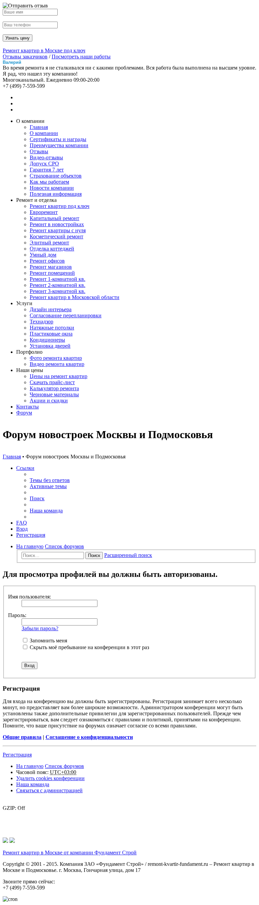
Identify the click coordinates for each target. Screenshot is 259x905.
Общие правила (22, 737)
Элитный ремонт (49, 242)
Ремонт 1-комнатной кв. (57, 279)
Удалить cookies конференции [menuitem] (50, 778)
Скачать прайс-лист (52, 382)
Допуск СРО (44, 163)
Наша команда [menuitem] (46, 510)
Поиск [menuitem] (37, 498)
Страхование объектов (56, 176)
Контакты (27, 406)
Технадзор (41, 321)
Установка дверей (50, 346)
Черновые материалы (54, 394)
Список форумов (64, 766)
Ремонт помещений (52, 273)
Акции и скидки (49, 400)
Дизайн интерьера (50, 309)
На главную (30, 766)
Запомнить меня (47, 640)
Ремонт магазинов (51, 267)
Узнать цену (17, 38)
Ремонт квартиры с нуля (58, 230)
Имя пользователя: (29, 597)
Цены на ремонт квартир (58, 376)
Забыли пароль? (40, 628)
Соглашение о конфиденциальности (89, 737)
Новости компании (52, 188)
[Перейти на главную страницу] (5, 841)
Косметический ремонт (56, 236)
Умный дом (43, 255)
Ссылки (25, 468)
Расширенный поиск (128, 555)
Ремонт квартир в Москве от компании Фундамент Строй (70, 852)
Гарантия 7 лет (47, 169)
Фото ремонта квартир (56, 358)
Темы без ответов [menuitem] (50, 480)
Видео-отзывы (46, 157)
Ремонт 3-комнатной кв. (57, 291)
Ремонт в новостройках (57, 224)
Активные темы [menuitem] (48, 486)
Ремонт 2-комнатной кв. (57, 285)
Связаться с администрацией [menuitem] (49, 790)
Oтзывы (39, 151)
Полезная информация (56, 194)
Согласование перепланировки (66, 315)
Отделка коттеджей (52, 248)
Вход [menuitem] (22, 529)
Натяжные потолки (52, 327)
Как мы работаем (49, 182)
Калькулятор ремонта (54, 388)
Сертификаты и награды (58, 139)
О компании (44, 133)
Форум (24, 413)
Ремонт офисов (47, 261)
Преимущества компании (59, 145)
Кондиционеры (47, 340)
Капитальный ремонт (54, 218)
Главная (39, 127)
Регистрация (17, 754)
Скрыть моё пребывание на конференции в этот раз (88, 647)
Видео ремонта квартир (57, 364)
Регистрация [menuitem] (30, 535)
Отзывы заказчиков (25, 56)
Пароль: (17, 615)
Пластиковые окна (51, 334)
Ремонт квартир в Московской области (74, 297)
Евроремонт (44, 212)
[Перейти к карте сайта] (12, 841)
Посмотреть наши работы (81, 56)
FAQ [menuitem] (21, 523)
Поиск (94, 555)
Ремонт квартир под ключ (59, 206)
